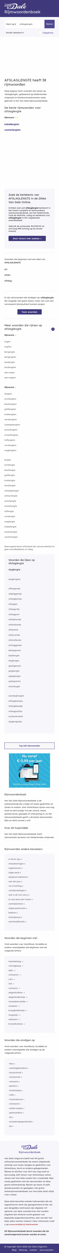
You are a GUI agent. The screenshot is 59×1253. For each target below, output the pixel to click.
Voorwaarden (46, 1250)
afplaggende (15, 593)
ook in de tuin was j (18, 894)
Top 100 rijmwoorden (29, 745)
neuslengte (10, 485)
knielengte (9, 480)
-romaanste (14, 1077)
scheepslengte (11, 490)
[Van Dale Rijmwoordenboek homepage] (16, 6)
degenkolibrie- (16, 992)
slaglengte (14, 569)
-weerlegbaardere (18, 1068)
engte (7, 341)
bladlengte (14, 655)
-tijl (10, 1117)
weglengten (10, 450)
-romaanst (14, 1103)
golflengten (10, 409)
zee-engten (10, 377)
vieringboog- (15, 965)
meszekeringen (16, 863)
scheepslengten (12, 424)
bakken (12, 912)
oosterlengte (10, 532)
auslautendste (16, 716)
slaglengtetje (15, 721)
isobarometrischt (17, 908)
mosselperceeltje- (17, 1001)
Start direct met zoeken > (27, 238)
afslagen (13, 604)
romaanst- (14, 974)
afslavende (14, 635)
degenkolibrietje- (17, 997)
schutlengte (10, 501)
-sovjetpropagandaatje (20, 1121)
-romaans (13, 1081)
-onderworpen (16, 1108)
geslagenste (15, 666)
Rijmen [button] (49, 24)
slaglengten (14, 579)
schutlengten (10, 429)
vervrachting (15, 886)
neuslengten (10, 419)
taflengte (9, 511)
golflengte (9, 475)
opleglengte (15, 676)
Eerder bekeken (14, 32)
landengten (10, 367)
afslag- (8, 280)
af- (6, 269)
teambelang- (15, 961)
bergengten (10, 357)
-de (10, 1126)
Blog (14, 1250)
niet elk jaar (15, 881)
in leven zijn (14, 859)
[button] (53, 329)
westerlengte (11, 537)
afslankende (15, 624)
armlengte (9, 465)
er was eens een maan (20, 899)
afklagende (14, 588)
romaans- (13, 988)
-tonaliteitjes (15, 1090)
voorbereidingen (17, 890)
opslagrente (15, 681)
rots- (11, 979)
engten (8, 346)
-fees (11, 1063)
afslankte (13, 629)
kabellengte (10, 526)
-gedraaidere (15, 1112)
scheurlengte (10, 495)
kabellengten (11, 124)
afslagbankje (15, 599)
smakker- (13, 1006)
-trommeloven (16, 1099)
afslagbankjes (16, 701)
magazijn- (14, 1015)
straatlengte (10, 506)
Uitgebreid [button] (48, 32)
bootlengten (10, 404)
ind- (10, 983)
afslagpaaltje (15, 711)
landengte (9, 362)
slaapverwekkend (18, 877)
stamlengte (14, 686)
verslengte (9, 516)
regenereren (15, 868)
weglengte (9, 521)
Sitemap (23, 1250)
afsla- (7, 274)
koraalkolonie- (16, 1024)
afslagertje (14, 609)
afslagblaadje (16, 706)
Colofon (33, 1250)
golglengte (14, 671)
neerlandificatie (17, 921)
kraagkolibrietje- (17, 1010)
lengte (7, 459)
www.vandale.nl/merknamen (23, 1224)
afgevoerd (14, 872)
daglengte (14, 660)
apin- (11, 970)
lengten (8, 393)
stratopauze (15, 917)
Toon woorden (29, 312)
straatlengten (11, 435)
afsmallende (15, 640)
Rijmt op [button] (10, 24)
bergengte (9, 352)
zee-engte (9, 372)
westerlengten (12, 129)
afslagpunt (14, 614)
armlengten (10, 399)
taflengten (9, 440)
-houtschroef (15, 1072)
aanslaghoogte (16, 695)
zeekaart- (13, 1019)
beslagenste (15, 650)
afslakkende (15, 619)
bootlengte (9, 470)
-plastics (13, 1086)
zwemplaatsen (16, 903)
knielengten (10, 414)
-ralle (11, 1094)
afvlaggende (15, 645)
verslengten (10, 445)
